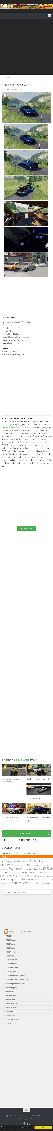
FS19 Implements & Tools (16, 983)
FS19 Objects (11, 971)
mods (21, 879)
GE (37, 873)
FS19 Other (10, 999)
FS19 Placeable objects (15, 975)
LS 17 (33, 876)
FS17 (35, 868)
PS (6, 883)
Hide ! (43, 1127)
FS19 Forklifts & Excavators (17, 979)
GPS (50, 873)
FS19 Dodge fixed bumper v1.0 (37, 779)
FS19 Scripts (11, 1007)
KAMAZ (23, 876)
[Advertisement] (26, 46)
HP (2, 876)
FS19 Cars (6, 77)
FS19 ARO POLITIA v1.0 (10, 818)
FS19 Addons (11, 1011)
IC (5, 876)
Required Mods (19, 883)
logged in (15, 853)
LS (26, 876)
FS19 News (10, 1015)
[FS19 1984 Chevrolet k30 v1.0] (38, 789)
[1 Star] (3, 354)
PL (4, 883)
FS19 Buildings (12, 968)
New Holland (47, 880)
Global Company (43, 873)
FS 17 (28, 868)
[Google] (28, 1124)
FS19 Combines (12, 952)
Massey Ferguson (46, 876)
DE (19, 861)
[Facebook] (24, 1124)
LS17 (29, 876)
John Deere (15, 876)
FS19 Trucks (11, 948)
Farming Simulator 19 (36, 865)
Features (14, 868)
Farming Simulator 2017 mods (14, 427)
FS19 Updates (11, 1023)
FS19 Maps (10, 936)
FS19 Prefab (11, 995)
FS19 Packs (10, 991)
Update (41, 883)
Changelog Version (11, 862)
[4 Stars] (9, 354)
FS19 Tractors (11, 940)
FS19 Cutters (11, 964)
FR (21, 868)
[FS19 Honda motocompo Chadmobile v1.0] (14, 770)
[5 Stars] (11, 354)
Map (37, 876)
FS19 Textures (12, 1003)
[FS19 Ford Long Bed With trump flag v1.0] (38, 808)
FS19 (42, 868)
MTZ (30, 879)
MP (27, 880)
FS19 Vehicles (11, 960)
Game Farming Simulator (26, 872)
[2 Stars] (5, 354)
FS (24, 869)
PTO (9, 883)
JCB (7, 876)
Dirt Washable (26, 862)
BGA (2, 861)
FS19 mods (7, 89)
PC (52, 880)
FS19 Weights (11, 987)
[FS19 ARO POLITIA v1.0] (14, 808)
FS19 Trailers (11, 944)
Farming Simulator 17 (20, 865)
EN (31, 861)
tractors (33, 883)
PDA (1, 883)
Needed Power (37, 880)
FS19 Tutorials (12, 1019)
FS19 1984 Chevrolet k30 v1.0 (37, 798)
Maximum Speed (8, 879)
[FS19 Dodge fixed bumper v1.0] (38, 770)
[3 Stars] (7, 354)
